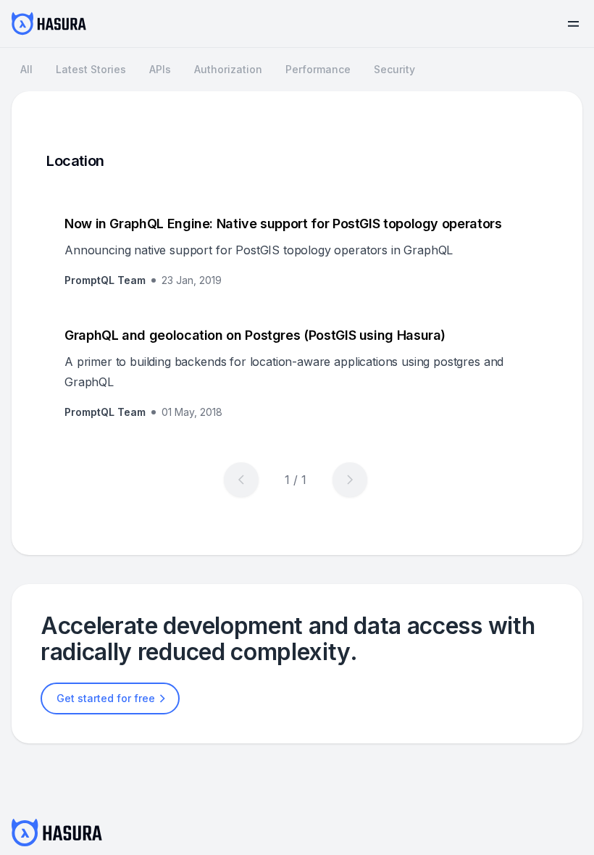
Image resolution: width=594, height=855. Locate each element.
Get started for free (106, 698)
